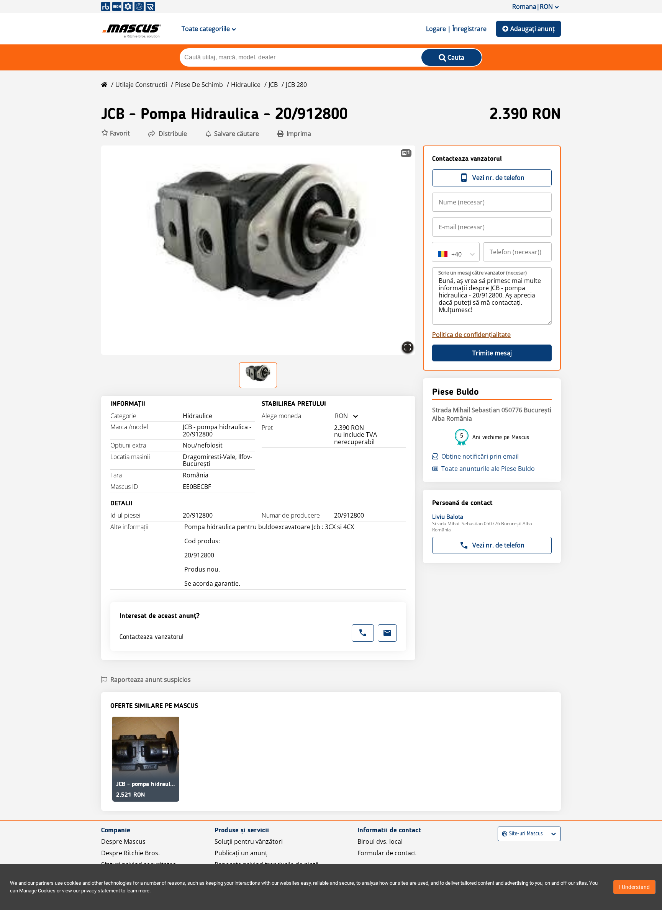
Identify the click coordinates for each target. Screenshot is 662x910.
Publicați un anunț (241, 853)
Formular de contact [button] (386, 853)
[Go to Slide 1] (258, 375)
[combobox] (335, 416)
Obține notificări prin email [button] (480, 456)
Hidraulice (246, 84)
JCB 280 (296, 84)
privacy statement (100, 891)
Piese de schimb (199, 84)
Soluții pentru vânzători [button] (249, 841)
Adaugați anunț (532, 29)
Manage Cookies (37, 891)
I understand (634, 887)
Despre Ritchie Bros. (130, 853)
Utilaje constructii (141, 84)
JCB (273, 84)
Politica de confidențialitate (471, 334)
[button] (115, 133)
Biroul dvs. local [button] (380, 841)
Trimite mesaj (492, 353)
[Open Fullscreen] (407, 347)
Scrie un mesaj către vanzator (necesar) (482, 272)
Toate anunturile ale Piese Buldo (488, 468)
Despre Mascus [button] (123, 841)
